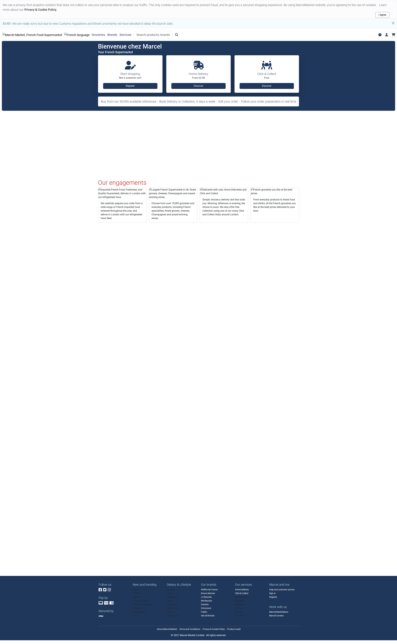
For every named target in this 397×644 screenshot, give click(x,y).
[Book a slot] (380, 35)
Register (130, 85)
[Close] (393, 23)
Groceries (98, 35)
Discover (198, 85)
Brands (112, 35)
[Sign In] (386, 35)
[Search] (176, 35)
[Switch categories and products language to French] (77, 34)
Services (125, 35)
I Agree (382, 14)
